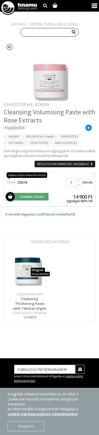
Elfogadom (26, 426)
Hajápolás (14, 127)
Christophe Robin (26, 104)
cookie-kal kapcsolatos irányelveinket (43, 414)
